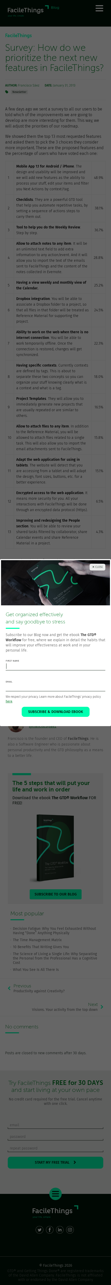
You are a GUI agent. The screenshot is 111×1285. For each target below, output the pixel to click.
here (9, 701)
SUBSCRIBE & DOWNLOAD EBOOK (55, 712)
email (9, 681)
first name (12, 660)
